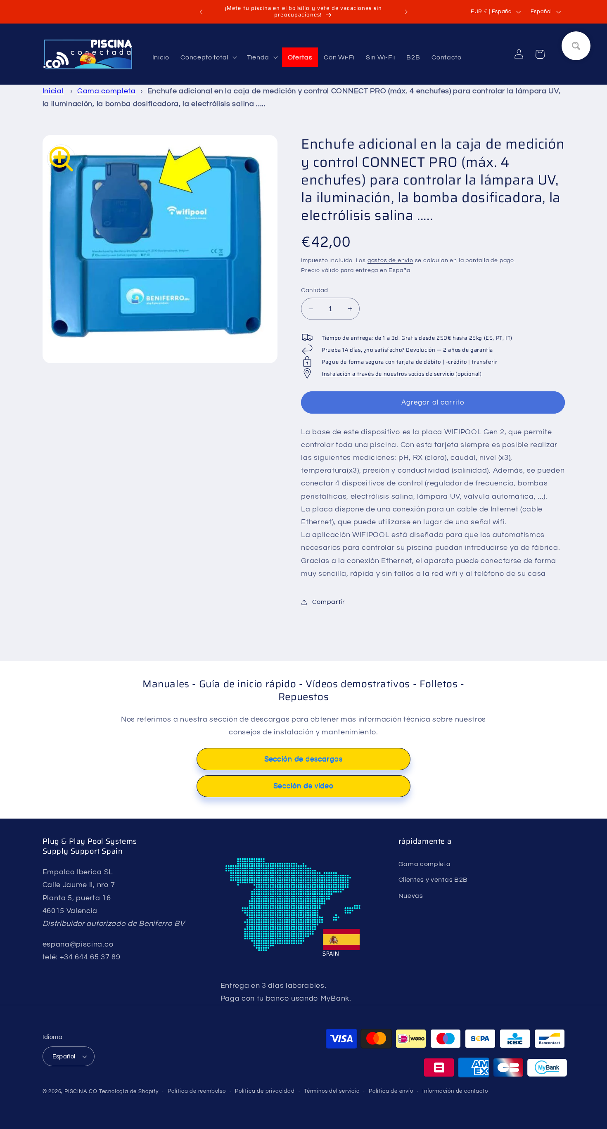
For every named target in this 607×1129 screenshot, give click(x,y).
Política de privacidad (265, 1091)
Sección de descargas (303, 759)
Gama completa (106, 91)
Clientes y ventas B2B (433, 879)
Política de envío (391, 1091)
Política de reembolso (197, 1091)
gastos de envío (390, 260)
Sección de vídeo (303, 786)
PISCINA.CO (80, 1091)
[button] (208, 57)
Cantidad (314, 290)
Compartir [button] (328, 602)
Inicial (53, 91)
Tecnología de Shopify (129, 1091)
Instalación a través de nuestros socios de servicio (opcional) (401, 373)
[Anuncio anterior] (201, 12)
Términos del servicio (332, 1091)
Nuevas (410, 895)
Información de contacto (455, 1091)
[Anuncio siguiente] (406, 12)
